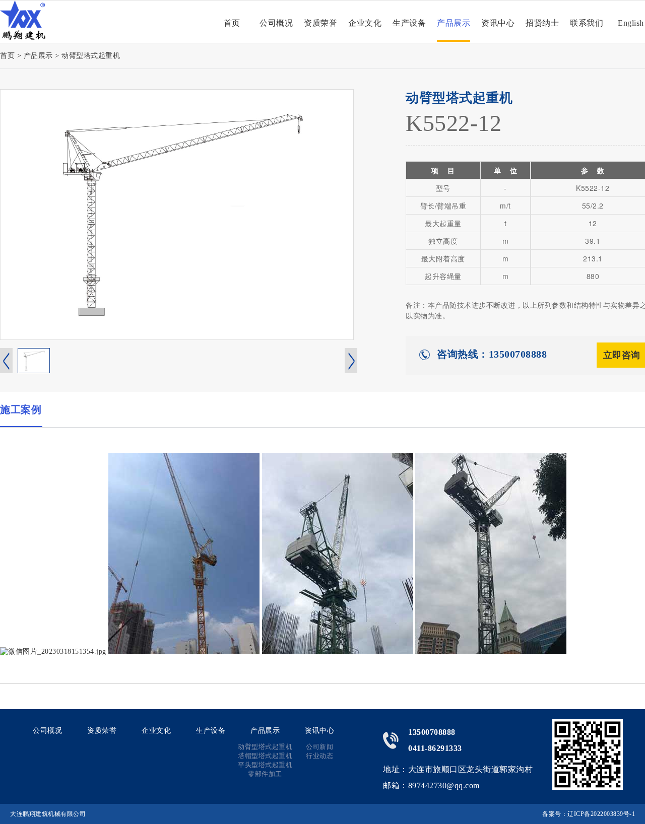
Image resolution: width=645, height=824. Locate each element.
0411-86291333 (435, 748)
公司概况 (276, 23)
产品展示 (453, 23)
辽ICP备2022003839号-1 (601, 813)
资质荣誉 (320, 23)
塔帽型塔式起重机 (265, 756)
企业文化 (364, 23)
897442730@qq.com (444, 785)
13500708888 (432, 732)
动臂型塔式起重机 (90, 55)
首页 (232, 23)
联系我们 (586, 23)
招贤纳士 (542, 23)
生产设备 (409, 23)
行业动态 (319, 756)
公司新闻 (319, 746)
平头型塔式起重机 (265, 765)
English (631, 23)
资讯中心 (497, 23)
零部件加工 (265, 774)
